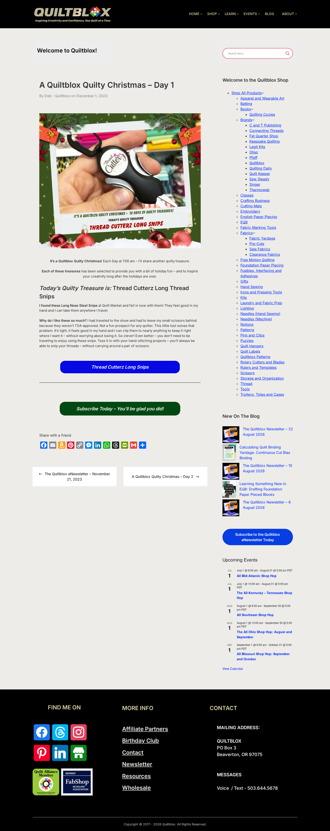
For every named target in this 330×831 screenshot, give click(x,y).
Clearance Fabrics (264, 254)
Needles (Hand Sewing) (260, 313)
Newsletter (137, 764)
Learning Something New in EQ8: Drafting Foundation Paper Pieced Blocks (263, 489)
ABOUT (288, 14)
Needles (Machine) (256, 319)
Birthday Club (140, 740)
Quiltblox (256, 163)
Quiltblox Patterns (255, 356)
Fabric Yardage (262, 238)
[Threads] (60, 732)
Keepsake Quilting (264, 141)
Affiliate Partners (145, 729)
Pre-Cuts (256, 243)
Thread (246, 383)
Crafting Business (255, 200)
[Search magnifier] (287, 53)
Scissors (247, 373)
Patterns (247, 330)
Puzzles (246, 340)
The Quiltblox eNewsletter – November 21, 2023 (77, 476)
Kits (243, 297)
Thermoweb (259, 190)
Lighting (247, 308)
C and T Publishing (265, 125)
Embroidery (250, 211)
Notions (246, 324)
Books (245, 109)
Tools (245, 389)
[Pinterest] (42, 753)
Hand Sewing (251, 286)
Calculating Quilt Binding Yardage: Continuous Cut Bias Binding (265, 452)
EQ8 (244, 222)
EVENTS (250, 14)
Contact (132, 752)
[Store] (78, 753)
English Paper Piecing (258, 216)
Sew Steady (259, 179)
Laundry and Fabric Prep (261, 303)
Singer (254, 184)
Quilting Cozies (262, 114)
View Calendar (232, 668)
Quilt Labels (250, 351)
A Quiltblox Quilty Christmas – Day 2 (162, 476)
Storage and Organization (262, 378)
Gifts (244, 281)
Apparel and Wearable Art (262, 98)
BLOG (269, 14)
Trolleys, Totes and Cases (262, 394)
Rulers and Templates (258, 367)
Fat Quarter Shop (263, 136)
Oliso (253, 152)
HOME (194, 14)
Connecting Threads (266, 130)
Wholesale (136, 787)
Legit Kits (257, 146)
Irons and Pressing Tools (261, 292)
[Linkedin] (60, 753)
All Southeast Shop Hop (255, 614)
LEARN (230, 14)
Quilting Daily (260, 168)
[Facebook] (42, 732)
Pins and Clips (252, 335)
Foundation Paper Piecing (262, 265)
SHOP (212, 14)
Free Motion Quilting (257, 260)
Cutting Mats (251, 206)
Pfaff (253, 157)
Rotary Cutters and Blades (262, 362)
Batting (246, 103)
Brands (246, 120)
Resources (136, 776)
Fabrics (246, 233)
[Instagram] (78, 732)
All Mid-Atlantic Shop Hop (257, 575)
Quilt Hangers (251, 346)
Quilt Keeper (259, 173)
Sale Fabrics (259, 249)
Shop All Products (246, 93)
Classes (246, 195)
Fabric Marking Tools (258, 227)
